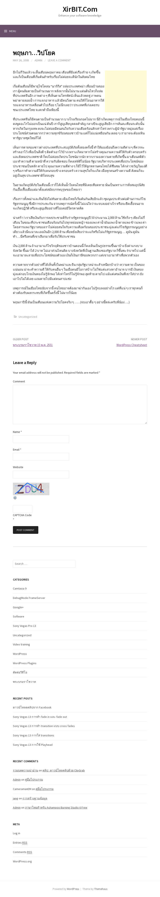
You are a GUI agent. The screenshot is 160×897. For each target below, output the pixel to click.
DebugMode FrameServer (29, 598)
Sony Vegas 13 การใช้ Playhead (32, 745)
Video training (21, 644)
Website (18, 467)
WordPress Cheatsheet (131, 345)
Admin (38, 60)
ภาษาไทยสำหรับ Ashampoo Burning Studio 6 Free (56, 807)
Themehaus (100, 889)
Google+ (18, 607)
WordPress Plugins (24, 663)
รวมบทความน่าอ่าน (25, 770)
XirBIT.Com (80, 9)
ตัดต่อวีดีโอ (20, 672)
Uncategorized (28, 317)
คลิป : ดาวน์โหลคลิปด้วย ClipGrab (63, 770)
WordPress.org (22, 861)
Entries (20, 842)
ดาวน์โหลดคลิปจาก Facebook (32, 707)
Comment (19, 381)
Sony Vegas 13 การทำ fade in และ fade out (40, 717)
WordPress (20, 654)
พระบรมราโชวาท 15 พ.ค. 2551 (33, 345)
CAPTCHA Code (22, 515)
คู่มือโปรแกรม (34, 779)
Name (17, 432)
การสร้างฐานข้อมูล (34, 798)
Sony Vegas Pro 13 (24, 626)
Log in (16, 833)
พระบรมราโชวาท (24, 682)
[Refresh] (15, 497)
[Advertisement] (126, 91)
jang (15, 798)
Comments (22, 852)
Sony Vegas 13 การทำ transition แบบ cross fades (44, 726)
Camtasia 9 (19, 588)
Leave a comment (59, 60)
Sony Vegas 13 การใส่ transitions (33, 735)
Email (17, 449)
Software (18, 616)
